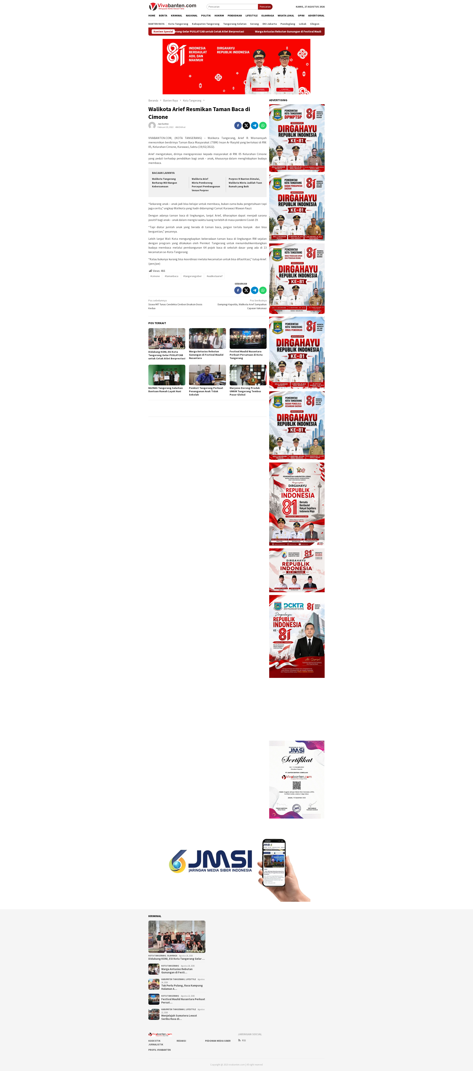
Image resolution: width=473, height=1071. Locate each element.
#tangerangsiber (192, 276)
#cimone (155, 276)
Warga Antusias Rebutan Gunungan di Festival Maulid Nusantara (245, 31)
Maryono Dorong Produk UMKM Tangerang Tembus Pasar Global (245, 391)
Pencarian (265, 6)
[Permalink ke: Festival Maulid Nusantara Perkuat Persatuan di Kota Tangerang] (248, 338)
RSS (244, 1040)
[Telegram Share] (254, 125)
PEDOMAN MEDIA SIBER (218, 1040)
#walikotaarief (214, 276)
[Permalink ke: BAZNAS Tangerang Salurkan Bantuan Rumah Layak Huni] (166, 375)
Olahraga (172, 955)
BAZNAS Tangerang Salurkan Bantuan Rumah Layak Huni (165, 389)
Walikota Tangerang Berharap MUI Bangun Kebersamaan (164, 182)
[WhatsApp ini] (263, 125)
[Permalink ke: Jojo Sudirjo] (152, 125)
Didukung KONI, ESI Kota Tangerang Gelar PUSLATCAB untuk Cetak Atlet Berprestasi (166, 355)
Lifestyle (191, 979)
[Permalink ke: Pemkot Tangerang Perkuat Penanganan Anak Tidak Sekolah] (207, 375)
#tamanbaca (171, 276)
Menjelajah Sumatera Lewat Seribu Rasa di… (179, 1017)
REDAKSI (181, 1040)
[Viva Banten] (177, 6)
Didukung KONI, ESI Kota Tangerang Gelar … (176, 958)
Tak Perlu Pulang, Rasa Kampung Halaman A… (182, 987)
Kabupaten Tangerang (173, 979)
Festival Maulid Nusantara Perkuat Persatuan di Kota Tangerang (246, 355)
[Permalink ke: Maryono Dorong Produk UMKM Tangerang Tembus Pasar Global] (248, 375)
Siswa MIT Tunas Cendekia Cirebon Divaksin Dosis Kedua (175, 304)
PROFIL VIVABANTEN (159, 1049)
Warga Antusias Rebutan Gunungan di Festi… (177, 970)
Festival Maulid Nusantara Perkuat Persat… (183, 1001)
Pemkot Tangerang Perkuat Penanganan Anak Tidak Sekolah (206, 391)
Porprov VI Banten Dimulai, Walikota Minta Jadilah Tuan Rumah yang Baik (245, 182)
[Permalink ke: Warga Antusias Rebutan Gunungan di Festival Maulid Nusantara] (207, 338)
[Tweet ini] (246, 125)
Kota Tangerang (157, 955)
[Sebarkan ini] (238, 125)
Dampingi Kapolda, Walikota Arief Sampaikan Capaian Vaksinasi (242, 304)
